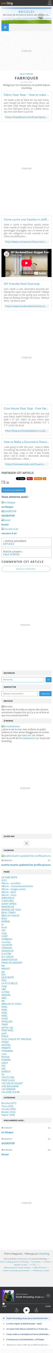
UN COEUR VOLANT (12, 1083)
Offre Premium (40, 1267)
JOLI (3, 974)
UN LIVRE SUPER (10, 1092)
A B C (4, 880)
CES (3, 930)
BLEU (4, 918)
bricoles (26, 12)
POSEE (5, 1042)
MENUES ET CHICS (11, 1003)
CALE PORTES (26, 74)
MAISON (5, 995)
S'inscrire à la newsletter (13, 490)
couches (6, 942)
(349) (8, 1115)
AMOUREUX (7, 898)
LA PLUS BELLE (9, 983)
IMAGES (5, 968)
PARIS (4, 1024)
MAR (3, 998)
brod (4, 927)
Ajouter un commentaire (25, 569)
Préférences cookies (41, 1270)
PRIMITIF (6, 1048)
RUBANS (6, 1059)
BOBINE (5, 921)
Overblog (44, 1253)
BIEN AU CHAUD (10, 915)
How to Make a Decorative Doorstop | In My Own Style (26, 441)
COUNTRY (6, 945)
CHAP (4, 936)
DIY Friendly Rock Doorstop (22, 283)
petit (4, 1033)
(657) (8, 1103)
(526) (7, 1106)
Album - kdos (8, 892)
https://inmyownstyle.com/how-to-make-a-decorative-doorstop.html (26, 464)
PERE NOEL (7, 1030)
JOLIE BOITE (7, 977)
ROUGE (5, 1056)
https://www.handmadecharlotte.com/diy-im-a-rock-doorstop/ (26, 306)
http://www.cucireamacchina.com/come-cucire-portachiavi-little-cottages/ (26, 242)
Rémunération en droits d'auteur (17, 1267)
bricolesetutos (27, 738)
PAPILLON (6, 1021)
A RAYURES (7, 900)
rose (3, 1054)
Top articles (36, 1261)
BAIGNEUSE (7, 906)
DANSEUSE (7, 951)
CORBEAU (6, 939)
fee (3, 965)
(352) (8, 1112)
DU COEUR (7, 956)
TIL (3, 1074)
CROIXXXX (6, 948)
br (2, 924)
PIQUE (4, 1036)
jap (3, 971)
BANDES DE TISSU (11, 909)
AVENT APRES (8, 903)
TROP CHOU (8, 1080)
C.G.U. (33, 1264)
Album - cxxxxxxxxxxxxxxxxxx (17, 886)
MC (3, 1001)
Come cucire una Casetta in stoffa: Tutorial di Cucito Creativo (26, 219)
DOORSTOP (8, 1143)
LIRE (3, 989)
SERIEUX (6, 1071)
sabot (4, 1062)
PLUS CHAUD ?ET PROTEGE (16, 1039)
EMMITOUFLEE (9, 959)
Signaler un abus (21, 1264)
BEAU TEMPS (8, 912)
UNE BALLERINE (10, 1086)
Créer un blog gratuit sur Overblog (14, 1261)
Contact (47, 1261)
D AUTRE (6, 953)
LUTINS (5, 992)
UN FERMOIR (8, 1089)
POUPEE (6, 1045)
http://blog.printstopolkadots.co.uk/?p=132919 (26, 431)
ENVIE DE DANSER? (11, 962)
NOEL (4, 1006)
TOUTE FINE (7, 1077)
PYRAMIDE (7, 1051)
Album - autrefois (11, 883)
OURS (4, 1018)
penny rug (7, 1027)
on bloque (7, 1132)
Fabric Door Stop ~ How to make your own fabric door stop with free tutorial (26, 94)
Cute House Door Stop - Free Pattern (26, 408)
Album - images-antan (13, 889)
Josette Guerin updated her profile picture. (26, 864)
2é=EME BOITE (9, 877)
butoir (5, 1154)
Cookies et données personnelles (16, 1270)
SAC (3, 1065)
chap (4, 933)
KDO (3, 980)
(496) (8, 1109)
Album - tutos (8, 895)
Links (4, 986)
